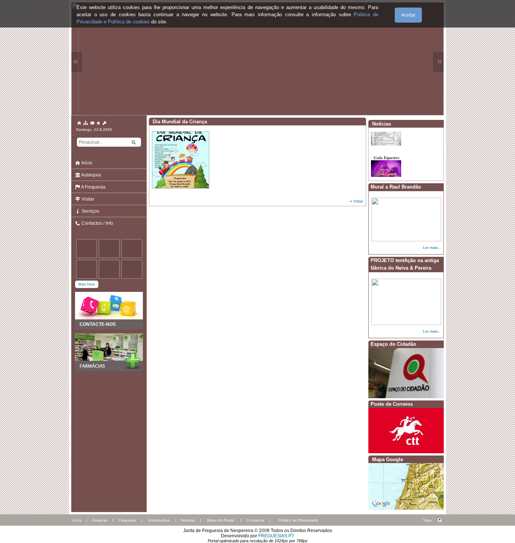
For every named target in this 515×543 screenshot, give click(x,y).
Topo (427, 520)
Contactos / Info (96, 223)
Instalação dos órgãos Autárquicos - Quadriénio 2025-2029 (403, 139)
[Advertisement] (109, 409)
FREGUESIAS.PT (276, 535)
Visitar (87, 199)
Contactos (255, 520)
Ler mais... (432, 247)
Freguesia (127, 520)
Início (86, 163)
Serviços (89, 211)
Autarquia (90, 175)
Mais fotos (86, 284)
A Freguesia (93, 187)
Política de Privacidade (298, 520)
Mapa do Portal (220, 520)
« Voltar (356, 201)
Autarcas (99, 520)
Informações (159, 520)
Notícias (188, 520)
